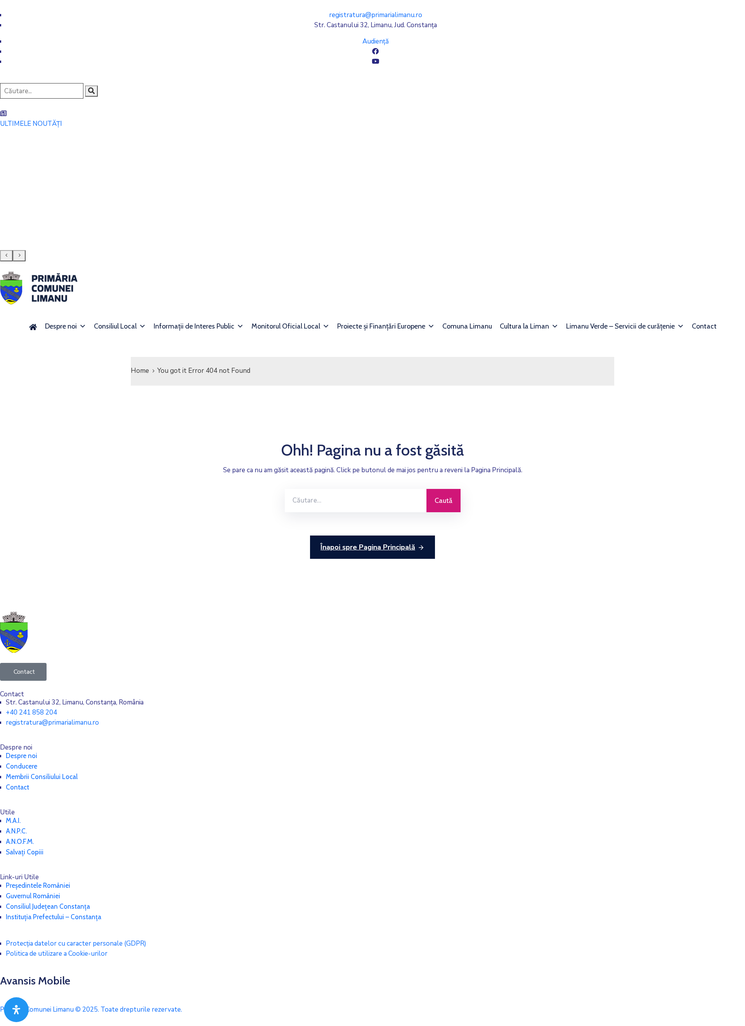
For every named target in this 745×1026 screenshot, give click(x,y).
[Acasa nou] (32, 326)
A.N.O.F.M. (20, 841)
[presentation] (6, 255)
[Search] (91, 91)
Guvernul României (33, 896)
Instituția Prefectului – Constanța (53, 917)
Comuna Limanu (467, 326)
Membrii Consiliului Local (42, 777)
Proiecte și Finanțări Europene (381, 326)
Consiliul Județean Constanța (48, 906)
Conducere (21, 766)
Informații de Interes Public (194, 326)
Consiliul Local (115, 326)
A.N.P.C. (16, 831)
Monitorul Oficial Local (285, 326)
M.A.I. (13, 820)
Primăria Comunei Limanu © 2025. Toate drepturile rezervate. (91, 1009)
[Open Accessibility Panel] (16, 1009)
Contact (704, 326)
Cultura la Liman (524, 326)
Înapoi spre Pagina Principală (368, 547)
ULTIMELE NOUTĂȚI (31, 123)
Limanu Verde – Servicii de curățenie (620, 326)
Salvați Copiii (24, 852)
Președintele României (38, 885)
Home (140, 370)
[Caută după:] (355, 500)
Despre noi (61, 326)
